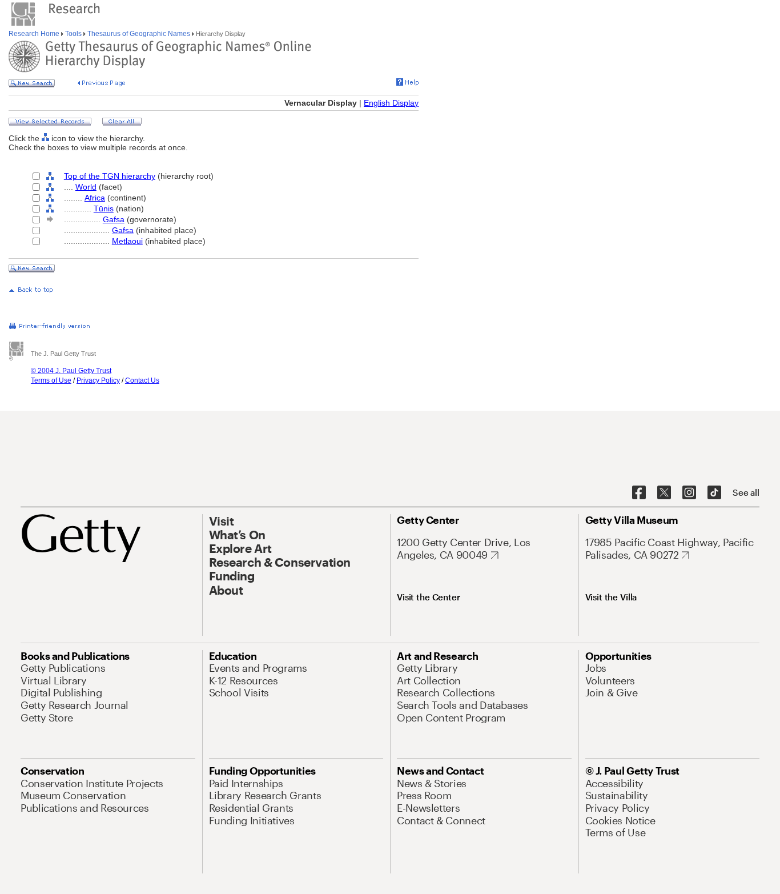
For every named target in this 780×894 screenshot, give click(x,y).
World (86, 186)
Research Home (35, 34)
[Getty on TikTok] (714, 493)
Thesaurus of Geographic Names (139, 34)
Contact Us (142, 380)
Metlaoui (127, 241)
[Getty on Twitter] (664, 493)
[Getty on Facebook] (639, 493)
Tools (73, 34)
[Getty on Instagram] (689, 493)
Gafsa (113, 219)
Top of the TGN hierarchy (109, 176)
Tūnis (104, 208)
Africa (95, 197)
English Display (391, 102)
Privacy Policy (98, 380)
